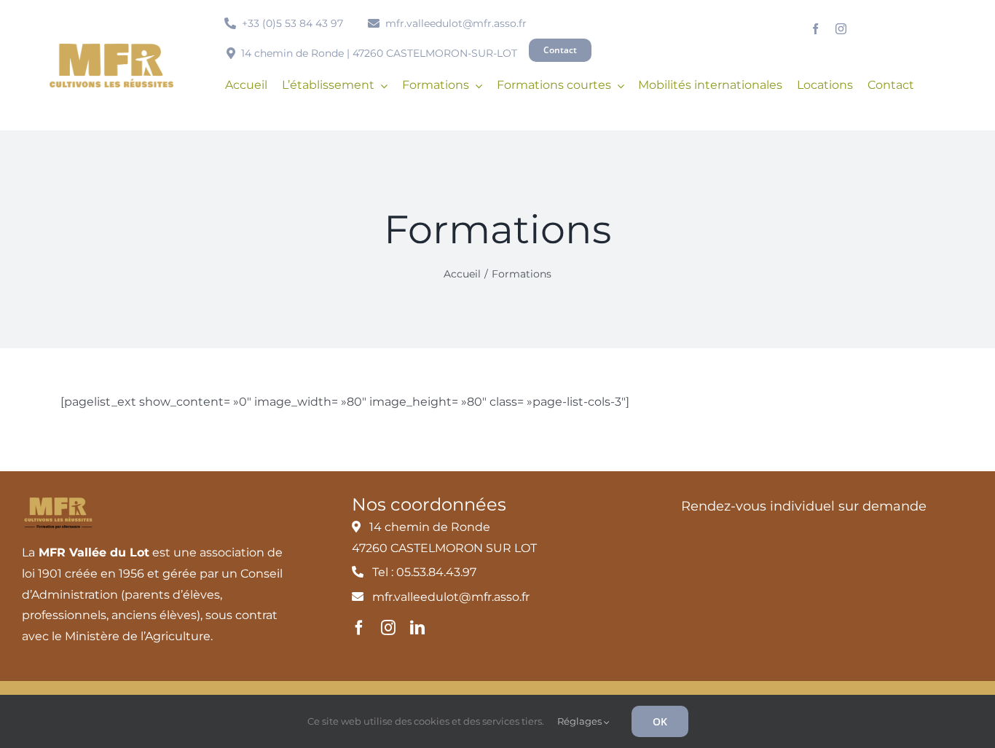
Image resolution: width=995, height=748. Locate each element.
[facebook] (815, 28)
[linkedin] (417, 628)
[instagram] (840, 28)
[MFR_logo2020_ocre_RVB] (111, 49)
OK (660, 721)
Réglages (580, 721)
